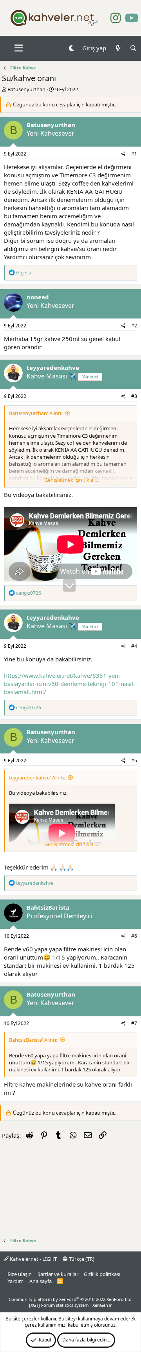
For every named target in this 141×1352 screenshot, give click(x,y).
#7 (134, 1023)
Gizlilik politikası (102, 1274)
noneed (38, 297)
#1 (134, 153)
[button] (18, 48)
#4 (134, 646)
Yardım (15, 1281)
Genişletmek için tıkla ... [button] (71, 479)
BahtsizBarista (48, 907)
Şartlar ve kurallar (58, 1274)
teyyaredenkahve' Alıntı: (37, 777)
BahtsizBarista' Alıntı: (33, 1039)
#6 (134, 936)
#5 (134, 760)
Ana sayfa (40, 1281)
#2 (134, 325)
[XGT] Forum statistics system (70, 1305)
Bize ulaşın (19, 1274)
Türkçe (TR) (81, 1258)
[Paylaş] (123, 154)
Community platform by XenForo (71, 1299)
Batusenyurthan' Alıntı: (35, 413)
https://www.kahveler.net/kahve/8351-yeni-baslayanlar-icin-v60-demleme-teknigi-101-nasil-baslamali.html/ (69, 684)
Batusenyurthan (26, 89)
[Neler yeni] (117, 48)
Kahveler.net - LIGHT (33, 1258)
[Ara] (133, 48)
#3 (134, 396)
